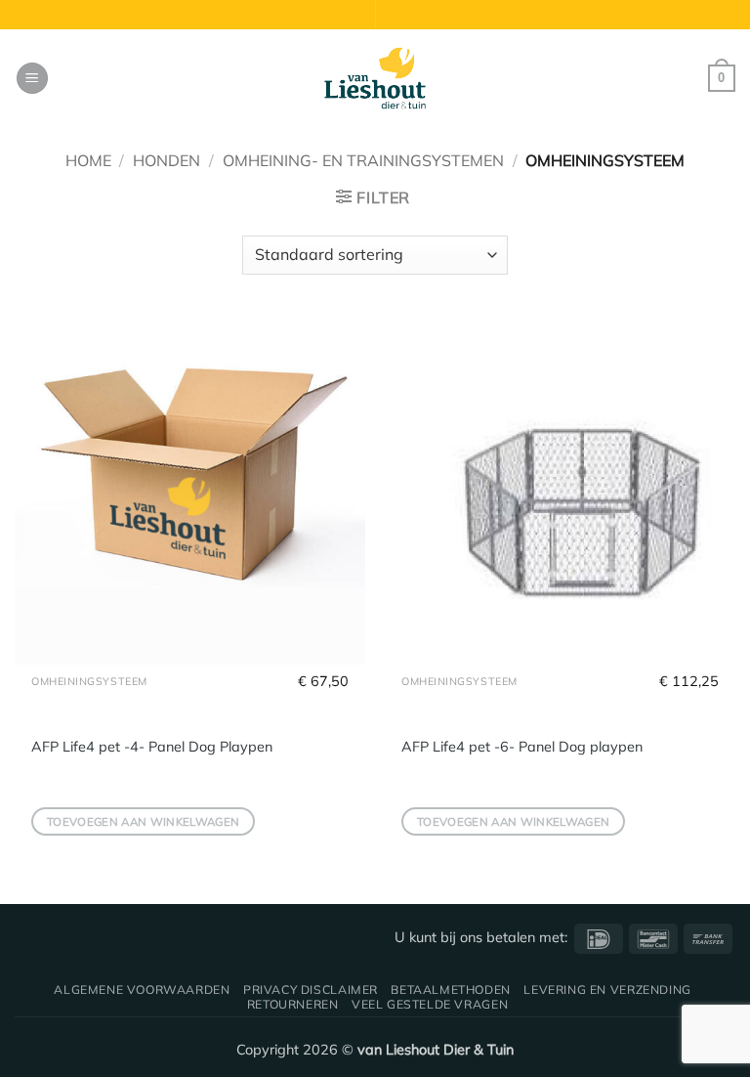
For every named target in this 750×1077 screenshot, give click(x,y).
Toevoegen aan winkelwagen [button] (143, 821)
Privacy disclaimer (310, 989)
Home (88, 160)
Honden (166, 160)
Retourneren (293, 1004)
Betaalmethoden (451, 989)
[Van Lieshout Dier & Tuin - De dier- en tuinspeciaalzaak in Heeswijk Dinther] (375, 78)
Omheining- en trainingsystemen (363, 160)
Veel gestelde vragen (430, 1004)
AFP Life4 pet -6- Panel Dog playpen (522, 746)
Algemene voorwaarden (141, 989)
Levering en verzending (606, 989)
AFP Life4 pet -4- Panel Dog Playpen (151, 746)
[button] (32, 79)
